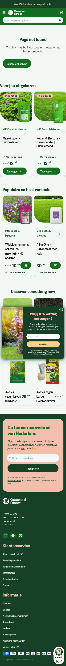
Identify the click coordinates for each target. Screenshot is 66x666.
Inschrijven (43, 344)
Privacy (36, 354)
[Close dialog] (61, 309)
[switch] (59, 661)
